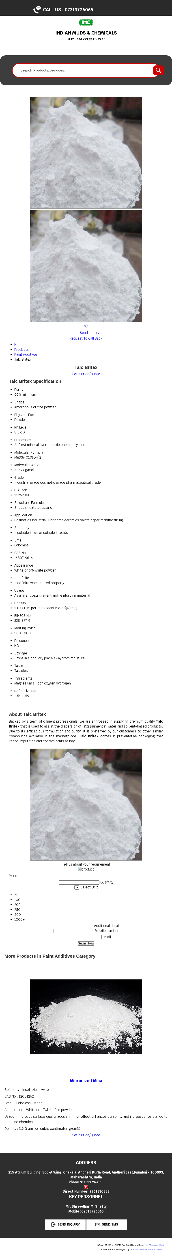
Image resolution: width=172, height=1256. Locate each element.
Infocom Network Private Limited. (147, 1249)
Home (19, 344)
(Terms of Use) (156, 1245)
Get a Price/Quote (86, 374)
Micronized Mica (86, 1080)
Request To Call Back (86, 338)
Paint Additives (26, 354)
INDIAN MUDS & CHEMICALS (86, 35)
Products (21, 349)
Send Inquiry (89, 333)
